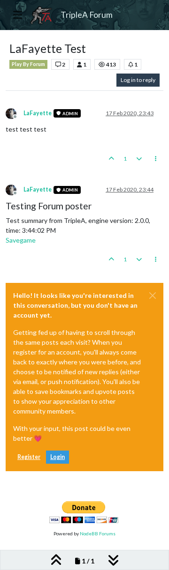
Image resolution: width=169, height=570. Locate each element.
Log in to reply (138, 79)
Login (57, 456)
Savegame (21, 240)
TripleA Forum (87, 15)
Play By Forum (28, 64)
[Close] (152, 295)
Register (28, 456)
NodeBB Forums (97, 533)
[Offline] (14, 113)
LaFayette (37, 113)
